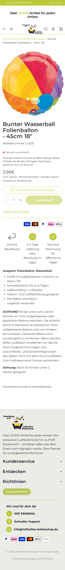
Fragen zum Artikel (16, 211)
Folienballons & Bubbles (31, 38)
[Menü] (4, 29)
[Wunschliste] (45, 29)
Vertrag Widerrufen (17, 491)
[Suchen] (11, 29)
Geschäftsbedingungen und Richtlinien (32, 558)
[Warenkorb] (61, 29)
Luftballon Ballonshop (25, 551)
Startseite (9, 38)
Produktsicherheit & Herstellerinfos (27, 386)
